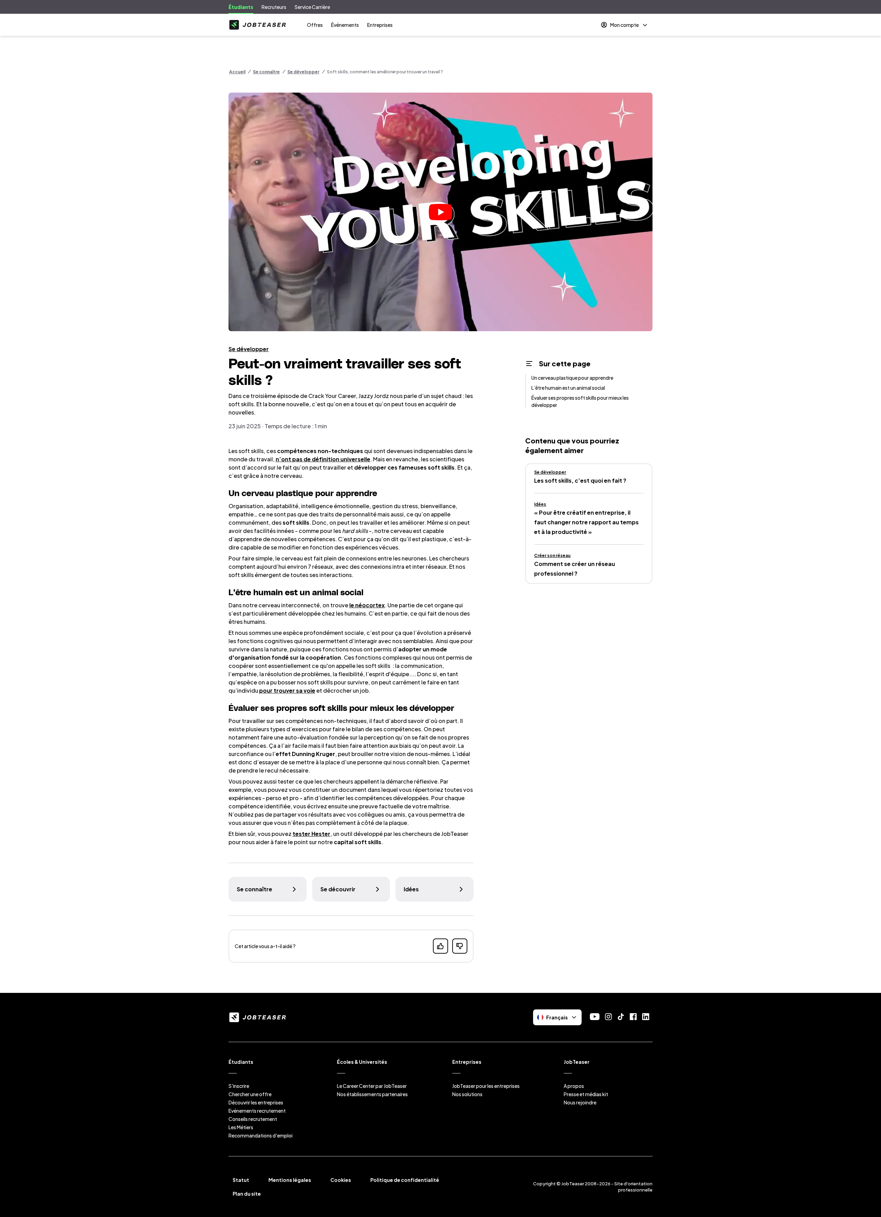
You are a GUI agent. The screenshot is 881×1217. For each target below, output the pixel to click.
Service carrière (312, 7)
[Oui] (440, 946)
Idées (540, 504)
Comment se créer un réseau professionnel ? (574, 568)
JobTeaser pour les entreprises (486, 1086)
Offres (315, 25)
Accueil (237, 71)
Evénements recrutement (257, 1111)
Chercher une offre (250, 1094)
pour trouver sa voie (287, 690)
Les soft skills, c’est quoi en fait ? (580, 480)
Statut (241, 1180)
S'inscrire (239, 1086)
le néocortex (367, 605)
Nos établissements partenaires (372, 1094)
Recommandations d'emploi (261, 1135)
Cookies (340, 1180)
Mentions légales (289, 1180)
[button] (440, 212)
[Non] (459, 946)
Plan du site (247, 1193)
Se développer (303, 71)
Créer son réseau (552, 555)
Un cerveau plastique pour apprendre (572, 378)
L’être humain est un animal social (568, 388)
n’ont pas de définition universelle (323, 459)
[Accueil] (257, 24)
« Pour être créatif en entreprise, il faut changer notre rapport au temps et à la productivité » (586, 522)
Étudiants (241, 7)
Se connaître (266, 71)
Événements (345, 25)
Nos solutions (467, 1094)
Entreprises (380, 25)
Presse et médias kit (586, 1094)
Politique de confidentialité (404, 1180)
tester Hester (311, 833)
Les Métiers (241, 1127)
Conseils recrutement (253, 1119)
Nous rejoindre (580, 1102)
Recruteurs (274, 7)
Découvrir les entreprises (256, 1102)
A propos (574, 1086)
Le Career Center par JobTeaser (372, 1086)
